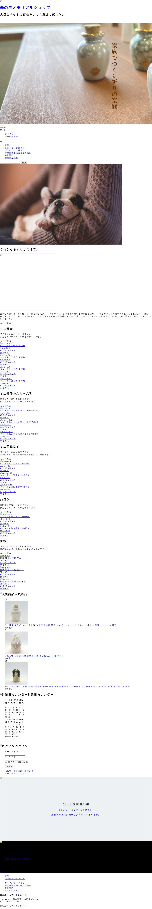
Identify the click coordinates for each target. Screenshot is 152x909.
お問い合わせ (11, 158)
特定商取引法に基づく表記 (18, 153)
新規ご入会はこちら (15, 774)
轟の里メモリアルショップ (25, 7)
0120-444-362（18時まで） (19, 859)
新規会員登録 (11, 137)
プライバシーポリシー (16, 150)
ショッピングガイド (15, 148)
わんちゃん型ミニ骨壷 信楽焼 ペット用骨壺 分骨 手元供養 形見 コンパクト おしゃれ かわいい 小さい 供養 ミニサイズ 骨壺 (67, 687)
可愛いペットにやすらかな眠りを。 (76, 810)
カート (3, 141)
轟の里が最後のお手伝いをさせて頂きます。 (76, 815)
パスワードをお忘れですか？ (19, 771)
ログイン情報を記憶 (17, 762)
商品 (7, 145)
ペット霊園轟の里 (76, 804)
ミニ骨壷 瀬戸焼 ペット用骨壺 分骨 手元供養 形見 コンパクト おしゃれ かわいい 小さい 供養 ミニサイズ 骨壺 (61, 625)
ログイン (9, 134)
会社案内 (9, 155)
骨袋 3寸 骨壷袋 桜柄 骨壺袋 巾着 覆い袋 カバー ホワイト (34, 656)
